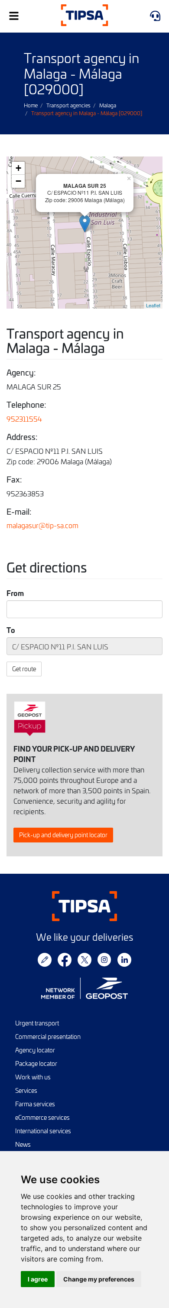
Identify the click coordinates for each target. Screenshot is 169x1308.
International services (43, 1131)
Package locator (36, 1063)
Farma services (35, 1104)
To (10, 630)
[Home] (84, 16)
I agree (38, 1279)
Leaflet (153, 305)
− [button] (18, 181)
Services (26, 1090)
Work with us (33, 1077)
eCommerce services (42, 1117)
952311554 (24, 418)
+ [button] (18, 168)
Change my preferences (98, 1279)
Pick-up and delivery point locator (63, 835)
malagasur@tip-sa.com (42, 525)
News (23, 1144)
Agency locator (35, 1050)
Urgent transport (37, 1023)
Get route (24, 669)
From (15, 593)
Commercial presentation (48, 1036)
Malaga (107, 105)
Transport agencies (68, 105)
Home (31, 105)
